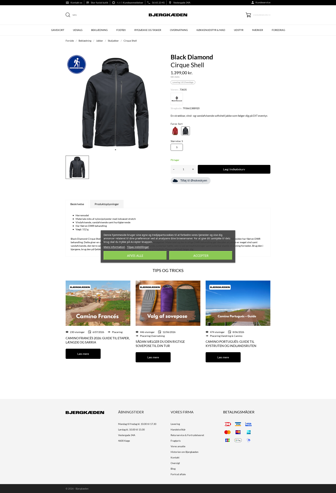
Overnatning (158, 335)
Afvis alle (135, 255)
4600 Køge (124, 440)
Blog (173, 468)
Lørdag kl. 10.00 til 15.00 (131, 429)
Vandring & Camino (231, 335)
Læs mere (83, 353)
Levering (175, 423)
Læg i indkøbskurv (234, 169)
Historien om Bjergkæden (184, 451)
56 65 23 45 (158, 2)
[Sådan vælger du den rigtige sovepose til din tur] (168, 302)
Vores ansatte (178, 446)
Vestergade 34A (181, 2)
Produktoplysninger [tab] (107, 204)
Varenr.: (175, 89)
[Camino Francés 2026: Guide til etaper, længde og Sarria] (98, 302)
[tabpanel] (115, 103)
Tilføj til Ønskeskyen (193, 180)
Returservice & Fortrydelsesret (187, 435)
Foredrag (278, 29)
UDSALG (77, 29)
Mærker (257, 29)
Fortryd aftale (178, 474)
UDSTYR (238, 29)
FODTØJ (121, 29)
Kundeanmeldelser (133, 2)
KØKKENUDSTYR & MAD (211, 29)
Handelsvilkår (178, 429)
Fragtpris (176, 440)
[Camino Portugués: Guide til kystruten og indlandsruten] (238, 302)
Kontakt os (76, 2)
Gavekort (57, 29)
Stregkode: (176, 108)
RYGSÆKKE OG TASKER (147, 29)
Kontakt (175, 457)
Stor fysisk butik (99, 2)
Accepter (200, 255)
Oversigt (175, 463)
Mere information (114, 247)
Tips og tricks (168, 270)
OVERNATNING (179, 29)
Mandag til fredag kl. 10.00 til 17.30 (137, 423)
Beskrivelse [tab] (77, 204)
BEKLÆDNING (99, 29)
